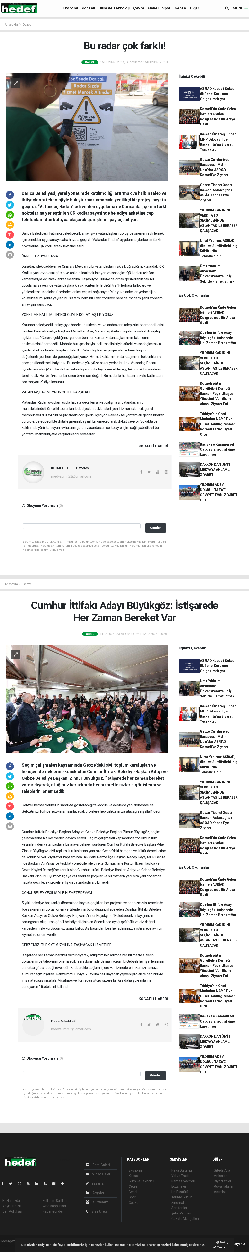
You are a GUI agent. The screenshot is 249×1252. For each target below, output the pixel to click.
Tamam (222, 1247)
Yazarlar (98, 1183)
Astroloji (220, 1192)
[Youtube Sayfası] (30, 1184)
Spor (166, 8)
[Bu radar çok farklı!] (87, 127)
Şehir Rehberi (181, 1213)
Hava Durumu (181, 1170)
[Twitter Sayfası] (12, 1184)
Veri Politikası (12, 1211)
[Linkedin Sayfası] (38, 1184)
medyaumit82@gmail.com (71, 476)
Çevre (138, 8)
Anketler (220, 1176)
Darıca (27, 24)
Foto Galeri (101, 1165)
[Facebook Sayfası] (5, 1184)
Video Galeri (101, 1174)
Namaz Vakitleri (183, 1181)
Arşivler (98, 1193)
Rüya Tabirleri (224, 1186)
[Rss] (47, 1184)
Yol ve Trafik (180, 1176)
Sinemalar (179, 1203)
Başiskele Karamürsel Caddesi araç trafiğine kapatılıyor (217, 449)
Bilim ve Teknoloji (113, 8)
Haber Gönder (53, 1211)
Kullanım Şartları (55, 1201)
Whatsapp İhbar (54, 1206)
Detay (223, 1242)
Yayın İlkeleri (11, 1206)
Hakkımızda (11, 1201)
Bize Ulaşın (100, 1211)
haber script (9, 1246)
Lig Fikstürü (179, 1192)
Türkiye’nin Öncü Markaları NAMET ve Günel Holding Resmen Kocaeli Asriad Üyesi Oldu (218, 424)
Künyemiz (100, 1202)
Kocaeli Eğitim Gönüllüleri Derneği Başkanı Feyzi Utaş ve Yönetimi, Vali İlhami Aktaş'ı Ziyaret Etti (216, 393)
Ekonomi (70, 8)
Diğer (195, 8)
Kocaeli (88, 8)
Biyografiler (222, 1181)
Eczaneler (178, 1186)
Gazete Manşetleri (185, 1219)
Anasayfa (11, 24)
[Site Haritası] (56, 1184)
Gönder (155, 528)
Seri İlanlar (179, 1208)
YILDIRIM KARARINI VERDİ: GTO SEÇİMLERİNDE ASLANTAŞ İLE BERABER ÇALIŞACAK (219, 220)
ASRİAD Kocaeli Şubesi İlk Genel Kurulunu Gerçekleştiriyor (218, 94)
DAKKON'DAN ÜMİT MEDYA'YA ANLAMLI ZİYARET (215, 470)
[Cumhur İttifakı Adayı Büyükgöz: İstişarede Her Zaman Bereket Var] (87, 699)
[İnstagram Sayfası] (21, 1184)
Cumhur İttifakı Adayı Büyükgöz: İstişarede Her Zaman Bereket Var (218, 338)
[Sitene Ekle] (64, 1184)
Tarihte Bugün (182, 1197)
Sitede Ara (222, 1170)
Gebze (180, 8)
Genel (153, 8)
